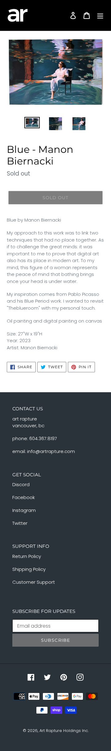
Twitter (19, 523)
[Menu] (100, 15)
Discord (21, 484)
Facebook (23, 497)
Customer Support (33, 582)
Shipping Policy (29, 569)
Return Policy (26, 556)
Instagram (24, 510)
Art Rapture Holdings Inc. (63, 731)
